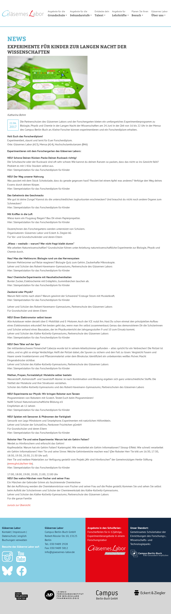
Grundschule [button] (56, 13)
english (22, 536)
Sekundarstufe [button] (80, 13)
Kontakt (6, 532)
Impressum (19, 532)
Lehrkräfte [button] (119, 13)
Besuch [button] (140, 13)
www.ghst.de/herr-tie (20, 463)
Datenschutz (9, 536)
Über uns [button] (159, 13)
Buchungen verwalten (14, 540)
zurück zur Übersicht (18, 505)
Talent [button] (102, 13)
